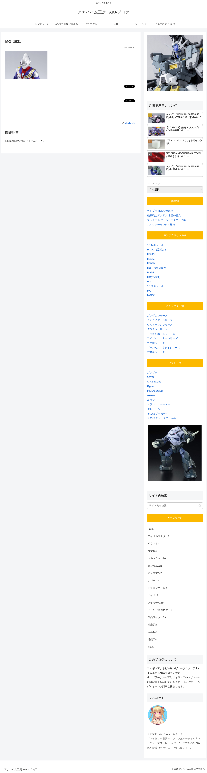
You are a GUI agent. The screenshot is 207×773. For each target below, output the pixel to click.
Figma (150, 386)
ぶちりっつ (153, 409)
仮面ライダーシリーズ (159, 320)
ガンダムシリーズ (157, 315)
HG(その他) (153, 277)
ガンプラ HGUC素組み (160, 210)
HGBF (150, 272)
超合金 (151, 400)
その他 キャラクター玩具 (161, 418)
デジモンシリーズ (157, 329)
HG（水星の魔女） (158, 267)
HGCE (150, 258)
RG (149, 281)
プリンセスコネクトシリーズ (163, 347)
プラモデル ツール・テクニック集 (166, 220)
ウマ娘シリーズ (156, 343)
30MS (150, 377)
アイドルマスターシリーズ (162, 338)
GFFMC (151, 395)
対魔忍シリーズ (156, 352)
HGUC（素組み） (157, 249)
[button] (199, 505)
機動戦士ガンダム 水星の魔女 (164, 215)
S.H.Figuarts (154, 381)
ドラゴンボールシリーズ (161, 334)
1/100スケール (155, 286)
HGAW (151, 263)
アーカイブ (153, 184)
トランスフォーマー (158, 404)
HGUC (151, 254)
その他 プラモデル (157, 413)
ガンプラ (152, 372)
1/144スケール (155, 245)
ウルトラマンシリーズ (159, 324)
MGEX (151, 295)
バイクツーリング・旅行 (161, 224)
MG (149, 290)
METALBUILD (155, 390)
